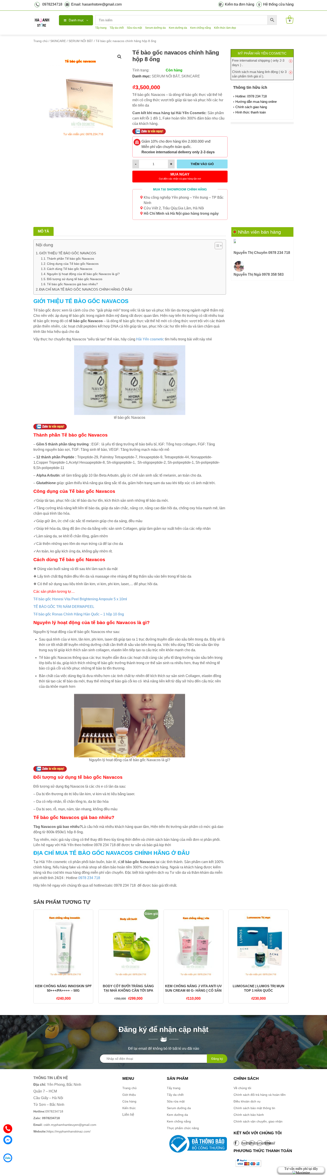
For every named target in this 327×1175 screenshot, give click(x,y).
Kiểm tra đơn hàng (239, 4)
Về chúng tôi (242, 1088)
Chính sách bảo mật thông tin (254, 1108)
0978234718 (52, 4)
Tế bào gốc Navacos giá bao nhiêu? (72, 284)
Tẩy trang (101, 27)
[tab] (43, 231)
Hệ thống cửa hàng (278, 4)
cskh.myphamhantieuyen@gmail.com (64, 1124)
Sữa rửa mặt (134, 27)
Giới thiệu (129, 1094)
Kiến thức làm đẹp (225, 27)
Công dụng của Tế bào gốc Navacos (73, 263)
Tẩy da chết (117, 27)
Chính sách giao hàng (251, 107)
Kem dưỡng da (178, 27)
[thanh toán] (248, 1163)
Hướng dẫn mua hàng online (256, 101)
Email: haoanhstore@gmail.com (96, 4)
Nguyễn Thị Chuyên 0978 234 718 (262, 253)
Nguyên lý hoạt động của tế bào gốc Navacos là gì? (83, 274)
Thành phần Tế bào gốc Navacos (70, 258)
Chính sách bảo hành (249, 1114)
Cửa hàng (129, 1101)
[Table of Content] (218, 245)
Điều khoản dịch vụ (247, 1101)
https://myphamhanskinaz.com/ (62, 1131)
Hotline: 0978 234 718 (251, 96)
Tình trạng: (140, 70)
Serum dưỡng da (155, 27)
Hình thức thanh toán (250, 112)
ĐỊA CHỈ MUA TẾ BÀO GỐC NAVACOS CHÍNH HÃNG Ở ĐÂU (85, 289)
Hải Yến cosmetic (150, 339)
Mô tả (43, 231)
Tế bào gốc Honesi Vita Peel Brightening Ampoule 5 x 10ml (80, 599)
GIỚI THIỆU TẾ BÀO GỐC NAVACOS (67, 253)
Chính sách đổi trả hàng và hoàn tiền (260, 1094)
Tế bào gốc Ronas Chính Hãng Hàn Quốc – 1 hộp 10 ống (78, 614)
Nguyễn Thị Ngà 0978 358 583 (259, 274)
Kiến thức (129, 1108)
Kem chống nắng (200, 27)
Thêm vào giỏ (202, 164)
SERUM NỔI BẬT (81, 41)
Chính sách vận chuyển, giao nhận (258, 1121)
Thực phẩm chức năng (183, 1128)
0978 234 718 (88, 878)
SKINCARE (58, 41)
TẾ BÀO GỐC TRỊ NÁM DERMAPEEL (63, 607)
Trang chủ (40, 41)
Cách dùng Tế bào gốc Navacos (70, 269)
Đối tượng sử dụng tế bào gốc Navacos (75, 279)
